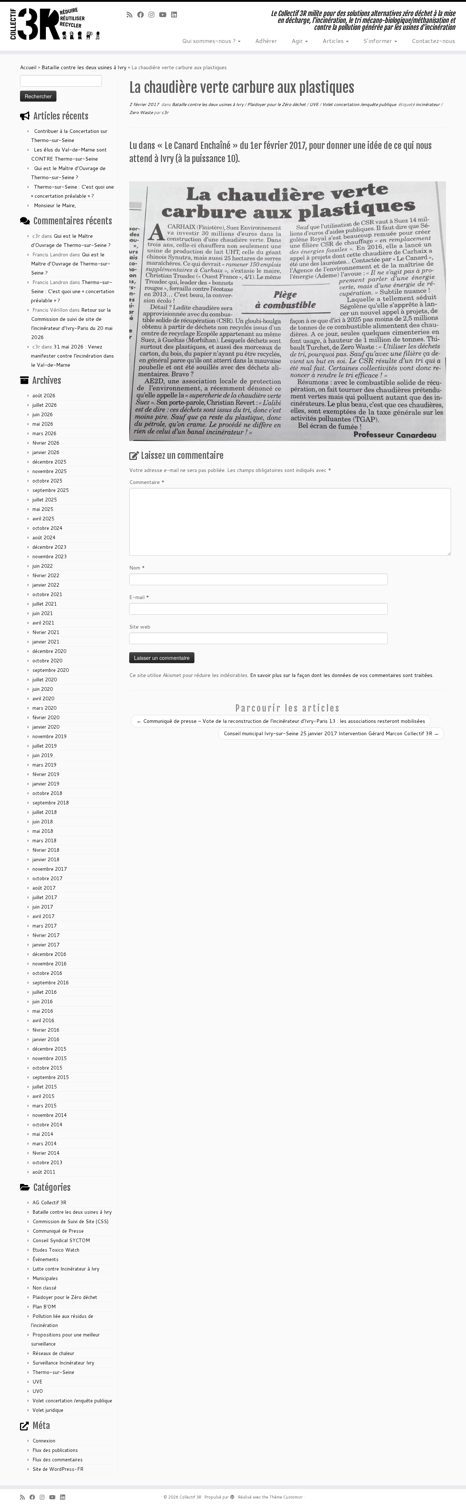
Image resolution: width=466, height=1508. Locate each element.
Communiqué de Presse (58, 1231)
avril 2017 (43, 916)
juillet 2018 (44, 812)
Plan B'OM (44, 1306)
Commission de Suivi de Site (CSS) (70, 1221)
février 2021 (45, 632)
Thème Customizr (286, 1497)
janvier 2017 (45, 944)
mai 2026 (42, 424)
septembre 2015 (50, 1077)
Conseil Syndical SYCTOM (61, 1240)
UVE (37, 1381)
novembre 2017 (49, 869)
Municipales (45, 1278)
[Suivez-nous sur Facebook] (143, 14)
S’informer (378, 40)
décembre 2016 (49, 954)
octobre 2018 (47, 793)
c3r (165, 112)
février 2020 (45, 717)
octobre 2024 (47, 528)
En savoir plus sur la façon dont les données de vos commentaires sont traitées (341, 675)
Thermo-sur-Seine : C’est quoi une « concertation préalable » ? (72, 291)
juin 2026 (42, 414)
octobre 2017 (47, 878)
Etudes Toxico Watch (55, 1250)
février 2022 (45, 575)
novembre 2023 (49, 556)
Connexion (43, 1440)
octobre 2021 (47, 594)
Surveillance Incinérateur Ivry (63, 1362)
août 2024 (43, 537)
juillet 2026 (44, 405)
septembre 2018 (50, 802)
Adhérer (266, 40)
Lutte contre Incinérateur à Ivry (65, 1268)
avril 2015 (43, 1096)
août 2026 (43, 395)
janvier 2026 (45, 452)
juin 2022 (42, 566)
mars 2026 (44, 433)
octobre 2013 (47, 1162)
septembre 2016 (50, 982)
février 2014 (45, 1153)
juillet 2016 (44, 992)
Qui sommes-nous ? (209, 40)
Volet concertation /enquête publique (72, 1400)
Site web (139, 626)
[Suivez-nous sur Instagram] (154, 14)
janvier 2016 (45, 1039)
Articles (334, 40)
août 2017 (43, 888)
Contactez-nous (433, 40)
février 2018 (45, 850)
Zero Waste (141, 112)
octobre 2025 (47, 480)
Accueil (28, 67)
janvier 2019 (45, 783)
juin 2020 (42, 689)
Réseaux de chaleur (53, 1353)
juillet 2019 (44, 746)
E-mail (139, 597)
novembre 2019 (49, 736)
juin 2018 (42, 821)
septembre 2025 (50, 490)
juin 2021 (42, 613)
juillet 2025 (44, 499)
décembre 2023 (49, 547)
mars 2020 (44, 708)
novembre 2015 (49, 1058)
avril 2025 (43, 518)
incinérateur (428, 104)
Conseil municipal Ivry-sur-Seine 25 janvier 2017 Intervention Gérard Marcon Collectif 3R (331, 733)
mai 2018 (42, 831)
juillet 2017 (44, 897)
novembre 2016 (49, 963)
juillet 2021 (44, 604)
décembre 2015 (49, 1049)
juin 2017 (42, 906)
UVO (37, 1391)
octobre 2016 (47, 973)
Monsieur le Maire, (55, 205)
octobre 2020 (47, 660)
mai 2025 (42, 509)
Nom (137, 567)
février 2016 (45, 1030)
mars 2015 (44, 1105)
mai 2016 (42, 1011)
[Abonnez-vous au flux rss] (132, 14)
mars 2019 (44, 764)
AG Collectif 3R (49, 1202)
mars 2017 (44, 925)
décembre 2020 (49, 651)
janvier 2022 (45, 585)
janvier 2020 (45, 727)
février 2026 (45, 443)
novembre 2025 (49, 471)
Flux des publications (55, 1450)
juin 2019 (42, 755)
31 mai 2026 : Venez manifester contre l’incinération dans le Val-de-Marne (72, 356)
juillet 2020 (44, 679)
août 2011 (43, 1172)
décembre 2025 (49, 461)
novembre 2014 (49, 1115)
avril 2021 (43, 622)
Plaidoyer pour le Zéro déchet (64, 1297)
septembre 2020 (50, 670)
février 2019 (45, 774)
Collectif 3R (190, 1497)
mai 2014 (42, 1134)
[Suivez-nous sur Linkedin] (176, 14)
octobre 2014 (47, 1124)
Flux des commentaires (57, 1459)
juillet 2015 (44, 1086)
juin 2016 (42, 1001)
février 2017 (45, 935)
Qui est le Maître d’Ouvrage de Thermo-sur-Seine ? (70, 263)
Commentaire (147, 482)
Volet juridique (47, 1410)
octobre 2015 (47, 1067)
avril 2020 (43, 698)
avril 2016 (43, 1020)
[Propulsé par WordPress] (232, 1495)
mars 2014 (44, 1143)
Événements (45, 1259)
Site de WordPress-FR (57, 1469)
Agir (298, 40)
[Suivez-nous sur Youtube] (165, 14)
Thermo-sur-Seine (53, 1372)
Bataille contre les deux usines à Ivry (84, 67)
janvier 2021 (45, 641)
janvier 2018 (45, 859)
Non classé (44, 1287)
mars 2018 (44, 840)
